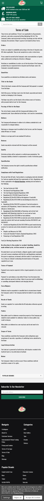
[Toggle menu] (3, 3)
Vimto (24, 475)
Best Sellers (27, 433)
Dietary (26, 443)
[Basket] (42, 2)
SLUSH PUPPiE (6, 482)
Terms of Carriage (7, 449)
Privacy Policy (18, 493)
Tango (3, 479)
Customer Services (7, 436)
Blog (3, 456)
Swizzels (25, 482)
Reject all (17, 497)
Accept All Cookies (33, 497)
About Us (4, 433)
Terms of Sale (6, 452)
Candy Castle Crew (7, 472)
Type (25, 436)
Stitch (24, 479)
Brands (26, 439)
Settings (6, 497)
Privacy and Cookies (7, 445)
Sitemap (4, 459)
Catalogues (5, 429)
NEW (25, 429)
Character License (28, 472)
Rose (3, 475)
